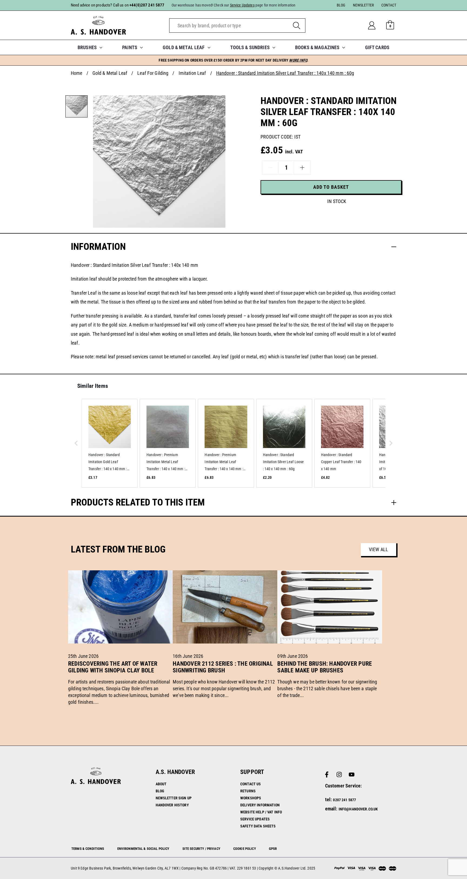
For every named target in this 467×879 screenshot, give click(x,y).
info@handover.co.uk (358, 809)
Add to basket (331, 187)
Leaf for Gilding (152, 73)
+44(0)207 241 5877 (147, 5)
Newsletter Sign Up (174, 798)
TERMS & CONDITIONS (87, 849)
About (161, 784)
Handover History (172, 805)
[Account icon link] (376, 25)
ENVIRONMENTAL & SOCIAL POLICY (143, 849)
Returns (248, 791)
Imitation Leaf (192, 73)
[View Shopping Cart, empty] (390, 25)
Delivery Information (260, 805)
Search (296, 25)
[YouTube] (352, 774)
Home (76, 73)
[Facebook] (327, 774)
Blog (160, 791)
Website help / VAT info (261, 812)
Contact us (250, 784)
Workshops (250, 798)
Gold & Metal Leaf (109, 73)
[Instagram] (339, 774)
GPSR (273, 849)
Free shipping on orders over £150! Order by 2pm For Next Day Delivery (233, 60)
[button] (99, 47)
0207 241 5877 (344, 800)
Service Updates (255, 819)
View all (378, 549)
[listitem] (110, 443)
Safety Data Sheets (258, 826)
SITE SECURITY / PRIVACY (201, 849)
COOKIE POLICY (244, 849)
